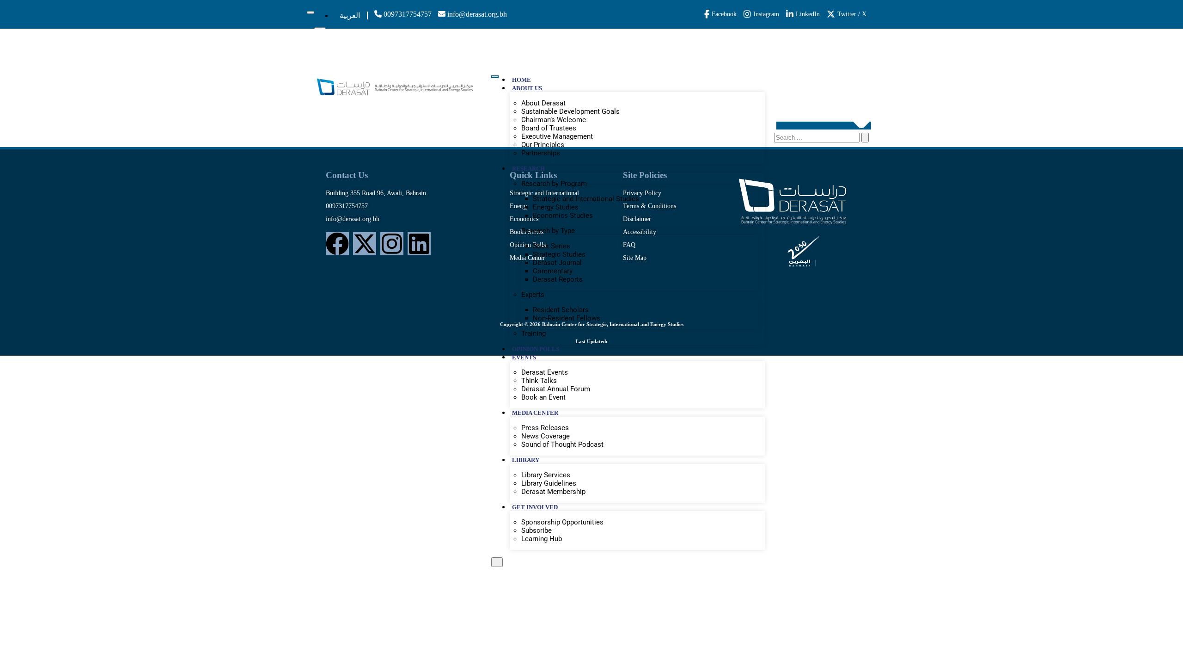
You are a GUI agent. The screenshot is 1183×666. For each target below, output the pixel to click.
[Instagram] (391, 243)
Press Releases (545, 428)
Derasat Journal (557, 263)
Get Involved (535, 507)
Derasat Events (544, 372)
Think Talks (539, 380)
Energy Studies (556, 207)
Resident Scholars (561, 310)
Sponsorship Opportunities (562, 522)
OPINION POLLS (535, 348)
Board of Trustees (548, 128)
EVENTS (524, 357)
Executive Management (557, 136)
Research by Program (554, 183)
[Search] (865, 137)
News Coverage (545, 436)
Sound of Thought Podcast (562, 444)
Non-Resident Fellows (566, 318)
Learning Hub (541, 539)
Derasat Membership (553, 491)
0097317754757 (407, 14)
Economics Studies (563, 215)
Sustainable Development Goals (570, 111)
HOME (521, 79)
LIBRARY (525, 459)
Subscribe (536, 530)
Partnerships (540, 153)
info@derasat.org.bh (476, 14)
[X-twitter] (364, 243)
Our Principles (542, 145)
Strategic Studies (559, 254)
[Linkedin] (419, 243)
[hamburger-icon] (310, 12)
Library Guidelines (548, 483)
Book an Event (543, 397)
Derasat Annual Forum (555, 389)
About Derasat (543, 103)
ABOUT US (527, 88)
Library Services (545, 475)
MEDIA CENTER (535, 412)
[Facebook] (337, 243)
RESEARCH (528, 168)
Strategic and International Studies (586, 199)
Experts (532, 294)
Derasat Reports (558, 279)
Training (533, 333)
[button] (823, 126)
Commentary (553, 271)
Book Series (551, 246)
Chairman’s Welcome (553, 120)
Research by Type (548, 231)
